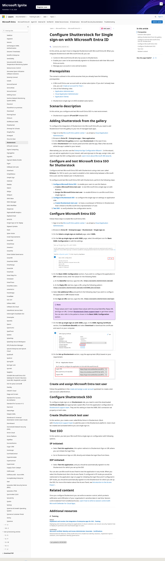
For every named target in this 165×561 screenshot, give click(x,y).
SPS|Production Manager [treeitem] (15, 345)
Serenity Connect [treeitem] (12, 77)
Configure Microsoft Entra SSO (64, 184)
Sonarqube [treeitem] (10, 317)
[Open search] (155, 16)
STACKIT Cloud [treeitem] (11, 391)
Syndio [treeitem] (9, 501)
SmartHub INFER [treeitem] (12, 261)
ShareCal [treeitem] (10, 104)
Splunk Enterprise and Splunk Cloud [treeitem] (16, 350)
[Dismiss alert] (161, 3)
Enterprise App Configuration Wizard (87, 150)
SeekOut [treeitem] (9, 35)
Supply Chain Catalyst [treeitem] (14, 468)
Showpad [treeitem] (10, 135)
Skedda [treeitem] (9, 184)
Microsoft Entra (61, 28)
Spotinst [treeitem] (9, 358)
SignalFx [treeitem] (9, 156)
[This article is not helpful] (156, 58)
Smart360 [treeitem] (10, 240)
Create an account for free (72, 86)
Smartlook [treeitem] (10, 272)
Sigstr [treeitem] (9, 163)
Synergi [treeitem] (9, 505)
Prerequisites (142, 32)
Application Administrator (64, 91)
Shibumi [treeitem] (9, 118)
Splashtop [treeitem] (10, 338)
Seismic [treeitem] (9, 42)
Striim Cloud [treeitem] (11, 433)
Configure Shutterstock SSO (63, 198)
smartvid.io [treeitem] (10, 289)
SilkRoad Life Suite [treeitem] (13, 167)
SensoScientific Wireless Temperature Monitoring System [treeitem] (17, 63)
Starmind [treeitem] (10, 407)
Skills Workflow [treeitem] (11, 205)
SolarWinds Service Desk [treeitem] (15, 310)
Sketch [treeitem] (9, 188)
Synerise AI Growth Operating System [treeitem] (16, 509)
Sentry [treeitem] (9, 518)
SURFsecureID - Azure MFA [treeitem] (15, 474)
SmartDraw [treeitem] (10, 244)
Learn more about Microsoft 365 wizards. (97, 156)
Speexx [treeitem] (9, 335)
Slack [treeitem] (8, 230)
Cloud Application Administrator (66, 94)
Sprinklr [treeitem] (9, 368)
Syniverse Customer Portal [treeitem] (15, 514)
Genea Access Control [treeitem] (14, 68)
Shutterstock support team (59, 407)
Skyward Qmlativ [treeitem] (12, 226)
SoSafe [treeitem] (9, 81)
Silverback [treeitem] (10, 170)
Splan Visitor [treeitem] (11, 233)
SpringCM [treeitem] (10, 361)
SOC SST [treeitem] (9, 300)
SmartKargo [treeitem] (11, 265)
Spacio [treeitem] (9, 324)
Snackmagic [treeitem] (11, 293)
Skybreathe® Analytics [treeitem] (14, 212)
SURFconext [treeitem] (10, 471)
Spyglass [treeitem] (10, 372)
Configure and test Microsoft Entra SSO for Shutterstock (149, 40)
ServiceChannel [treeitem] (12, 84)
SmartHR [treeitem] (10, 258)
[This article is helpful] (153, 58)
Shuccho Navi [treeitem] (11, 139)
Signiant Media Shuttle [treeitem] (14, 160)
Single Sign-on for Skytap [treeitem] (15, 223)
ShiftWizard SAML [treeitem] (12, 121)
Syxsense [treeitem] (10, 521)
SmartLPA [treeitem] (10, 268)
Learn (52, 28)
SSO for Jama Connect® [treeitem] (14, 384)
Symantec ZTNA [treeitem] (12, 491)
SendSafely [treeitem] (10, 58)
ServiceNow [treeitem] (10, 88)
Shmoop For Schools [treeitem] (13, 128)
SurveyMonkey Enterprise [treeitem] (15, 478)
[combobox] (15, 30)
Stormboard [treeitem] (11, 423)
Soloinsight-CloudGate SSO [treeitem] (15, 314)
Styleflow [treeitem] (10, 440)
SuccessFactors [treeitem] (12, 443)
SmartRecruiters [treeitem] (12, 286)
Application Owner (61, 97)
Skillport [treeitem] (9, 195)
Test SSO (56, 208)
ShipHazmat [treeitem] (11, 125)
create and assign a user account (82, 389)
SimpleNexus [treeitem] (11, 174)
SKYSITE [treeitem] (9, 219)
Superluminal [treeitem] (11, 461)
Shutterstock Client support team (86, 312)
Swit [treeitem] (8, 481)
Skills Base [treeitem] (10, 198)
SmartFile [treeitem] (10, 251)
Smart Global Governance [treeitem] (15, 254)
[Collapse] (28, 26)
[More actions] (113, 28)
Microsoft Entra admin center (74, 133)
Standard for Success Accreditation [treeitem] (13, 399)
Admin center (157, 22)
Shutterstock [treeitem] (11, 142)
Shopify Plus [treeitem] (11, 132)
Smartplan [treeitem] (10, 279)
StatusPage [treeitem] (10, 410)
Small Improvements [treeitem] (13, 237)
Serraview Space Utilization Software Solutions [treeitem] (15, 72)
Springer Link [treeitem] (11, 365)
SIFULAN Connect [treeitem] (12, 146)
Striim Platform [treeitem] (12, 436)
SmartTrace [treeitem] (10, 282)
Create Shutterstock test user (66, 203)
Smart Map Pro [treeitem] (11, 275)
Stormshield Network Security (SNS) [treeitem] (16, 428)
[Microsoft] (3, 17)
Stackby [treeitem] (9, 387)
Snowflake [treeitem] (10, 296)
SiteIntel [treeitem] (9, 181)
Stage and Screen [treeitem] (12, 394)
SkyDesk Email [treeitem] (11, 216)
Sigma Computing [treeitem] (12, 149)
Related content (143, 51)
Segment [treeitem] (10, 39)
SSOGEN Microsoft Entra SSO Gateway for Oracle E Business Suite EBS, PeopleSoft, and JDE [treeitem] (16, 378)
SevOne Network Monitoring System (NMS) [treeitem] (16, 99)
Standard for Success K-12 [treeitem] (15, 403)
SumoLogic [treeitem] (10, 450)
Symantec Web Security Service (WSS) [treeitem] (17, 486)
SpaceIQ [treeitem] (9, 321)
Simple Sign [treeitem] (11, 177)
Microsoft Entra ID (74, 28)
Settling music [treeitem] (11, 95)
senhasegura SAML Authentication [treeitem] (13, 47)
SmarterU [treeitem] (10, 247)
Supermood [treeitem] (10, 464)
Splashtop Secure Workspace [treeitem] (16, 342)
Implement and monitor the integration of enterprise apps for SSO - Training (75, 521)
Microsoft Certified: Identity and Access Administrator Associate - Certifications (76, 531)
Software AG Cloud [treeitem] (13, 307)
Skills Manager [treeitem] (11, 202)
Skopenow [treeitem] (10, 209)
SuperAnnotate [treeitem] (12, 457)
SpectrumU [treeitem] (10, 328)
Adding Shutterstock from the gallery (149, 37)
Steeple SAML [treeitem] (11, 414)
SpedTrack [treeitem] (10, 331)
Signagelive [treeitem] (10, 153)
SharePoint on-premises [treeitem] (14, 107)
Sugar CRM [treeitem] (10, 447)
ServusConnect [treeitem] (11, 91)
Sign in (160, 17)
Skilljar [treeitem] (9, 191)
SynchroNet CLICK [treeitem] (12, 494)
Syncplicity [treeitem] (10, 498)
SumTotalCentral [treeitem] (12, 454)
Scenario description (144, 34)
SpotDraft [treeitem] (10, 354)
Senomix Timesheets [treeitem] (13, 51)
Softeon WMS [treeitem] (11, 303)
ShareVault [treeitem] (10, 111)
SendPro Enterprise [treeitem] (13, 55)
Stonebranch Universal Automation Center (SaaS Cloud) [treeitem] (17, 419)
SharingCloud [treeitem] (11, 114)
